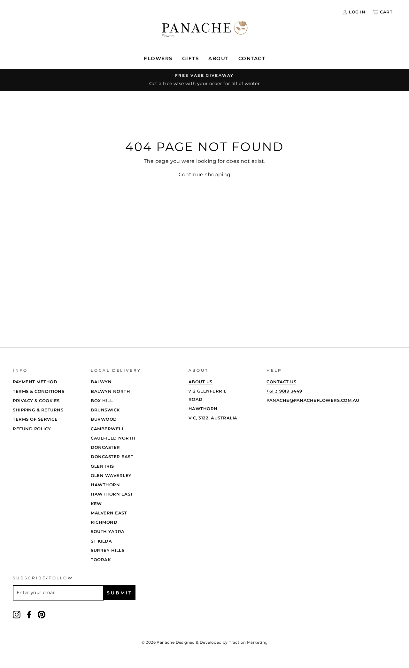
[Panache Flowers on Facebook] (29, 614)
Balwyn (101, 381)
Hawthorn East (112, 494)
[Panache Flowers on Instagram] (16, 614)
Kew (96, 503)
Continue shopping (205, 174)
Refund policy (32, 428)
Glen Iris (102, 466)
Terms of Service (35, 419)
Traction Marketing (248, 642)
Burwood (104, 419)
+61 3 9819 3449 (284, 391)
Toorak (101, 559)
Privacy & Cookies (36, 400)
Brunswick (105, 409)
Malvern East (109, 512)
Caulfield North (113, 438)
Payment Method (35, 381)
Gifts (190, 58)
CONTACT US (281, 381)
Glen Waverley (111, 475)
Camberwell (107, 428)
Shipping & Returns (38, 409)
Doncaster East (112, 456)
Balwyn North (110, 391)
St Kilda (101, 541)
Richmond (104, 522)
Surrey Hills (107, 550)
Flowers (158, 58)
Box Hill (102, 400)
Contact (252, 58)
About (218, 58)
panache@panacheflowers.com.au (312, 400)
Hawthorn (105, 484)
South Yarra (108, 531)
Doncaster (105, 447)
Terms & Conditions (38, 391)
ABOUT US (200, 381)
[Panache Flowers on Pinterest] (41, 614)
